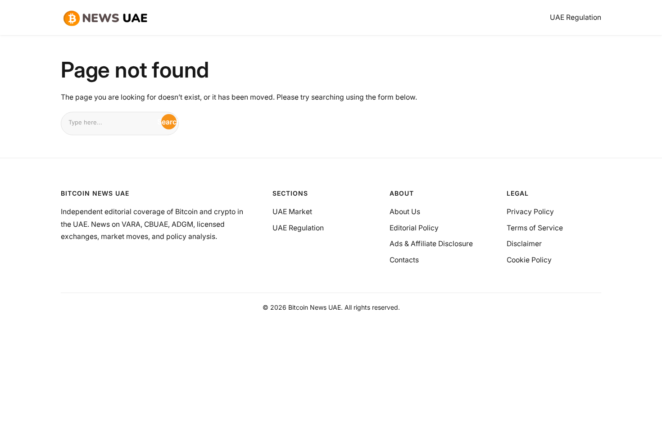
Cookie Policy (529, 260)
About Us (405, 211)
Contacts (404, 260)
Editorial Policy (414, 228)
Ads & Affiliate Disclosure (431, 243)
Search (169, 122)
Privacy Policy (530, 211)
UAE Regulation (298, 228)
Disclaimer (524, 243)
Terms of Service (535, 228)
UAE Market (292, 211)
